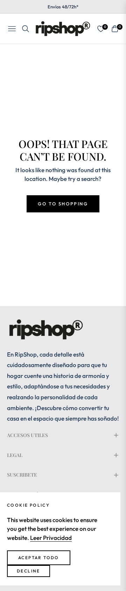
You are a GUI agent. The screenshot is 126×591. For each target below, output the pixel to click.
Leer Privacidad (51, 537)
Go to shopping (63, 203)
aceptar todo (38, 557)
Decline (28, 571)
